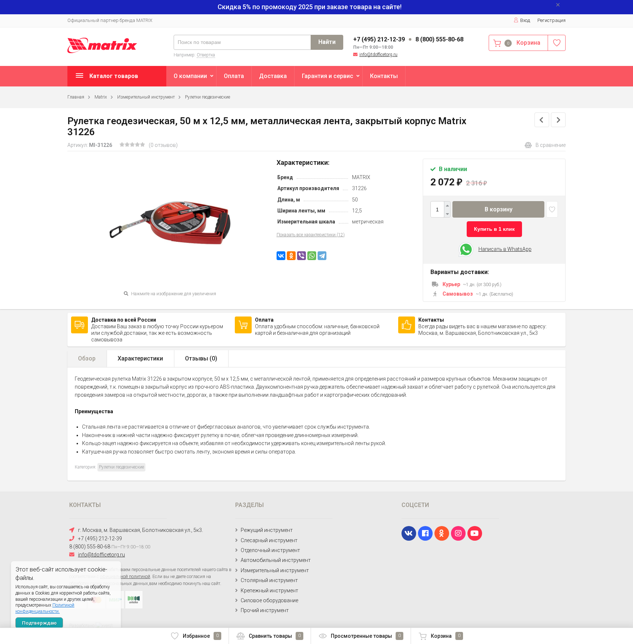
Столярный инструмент (269, 580)
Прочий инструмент (265, 610)
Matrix (101, 97)
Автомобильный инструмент (276, 560)
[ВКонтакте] (281, 255)
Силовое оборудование (269, 600)
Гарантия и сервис (327, 76)
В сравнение (551, 145)
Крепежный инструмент (269, 590)
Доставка (273, 76)
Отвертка (206, 55)
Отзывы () (201, 358)
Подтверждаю (39, 623)
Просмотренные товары (366, 636)
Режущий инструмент (267, 530)
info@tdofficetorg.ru (378, 54)
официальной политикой (125, 576)
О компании (190, 76)
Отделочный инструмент (270, 550)
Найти (327, 41)
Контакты (384, 76)
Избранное (201, 636)
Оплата (234, 76)
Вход (525, 20)
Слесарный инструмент (269, 540)
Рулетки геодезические (207, 97)
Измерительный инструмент (146, 97)
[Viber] (301, 255)
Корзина (445, 636)
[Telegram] (322, 255)
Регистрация (551, 20)
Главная (75, 97)
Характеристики (140, 358)
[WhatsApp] (311, 255)
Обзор (87, 358)
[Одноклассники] (291, 255)
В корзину (498, 209)
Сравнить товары (275, 636)
